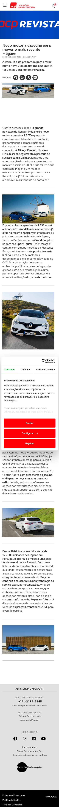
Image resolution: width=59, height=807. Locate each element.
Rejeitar (29, 443)
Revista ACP (29, 57)
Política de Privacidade (13, 795)
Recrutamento (29, 747)
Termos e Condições (12, 804)
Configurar (28, 433)
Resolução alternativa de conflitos (30, 755)
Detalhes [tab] (26, 369)
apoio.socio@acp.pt (29, 720)
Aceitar (30, 423)
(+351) (29, 701)
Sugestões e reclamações (29, 751)
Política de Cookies (11, 800)
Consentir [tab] (9, 369)
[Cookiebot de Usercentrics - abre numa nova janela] (42, 361)
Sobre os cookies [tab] (45, 369)
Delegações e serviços (29, 716)
